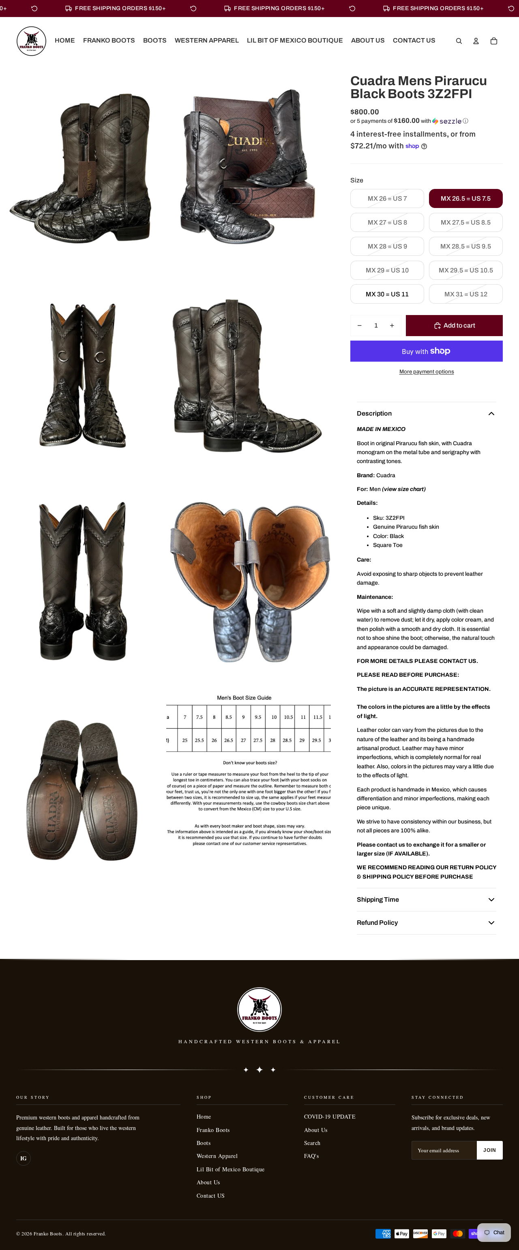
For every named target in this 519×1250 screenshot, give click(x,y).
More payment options (426, 372)
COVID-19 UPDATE (330, 1116)
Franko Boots (213, 1130)
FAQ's (311, 1156)
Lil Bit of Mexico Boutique (231, 1169)
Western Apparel (217, 1156)
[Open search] (459, 41)
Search (312, 1143)
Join (489, 1150)
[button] (426, 121)
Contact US (211, 1195)
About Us (208, 1182)
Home (204, 1116)
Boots (204, 1143)
